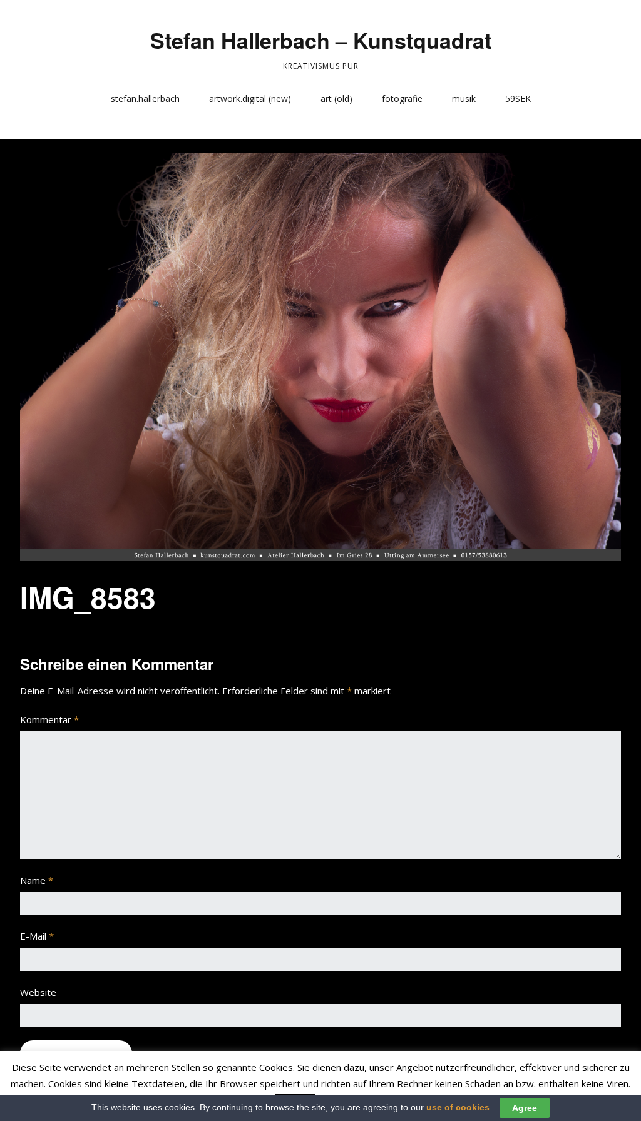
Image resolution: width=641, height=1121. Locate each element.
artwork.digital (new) (250, 98)
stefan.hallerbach (145, 98)
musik (464, 98)
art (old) (336, 98)
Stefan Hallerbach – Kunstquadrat (320, 40)
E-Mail (37, 936)
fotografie (402, 98)
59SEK (518, 98)
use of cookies (458, 1107)
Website (38, 992)
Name (36, 880)
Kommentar (49, 719)
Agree (524, 1108)
